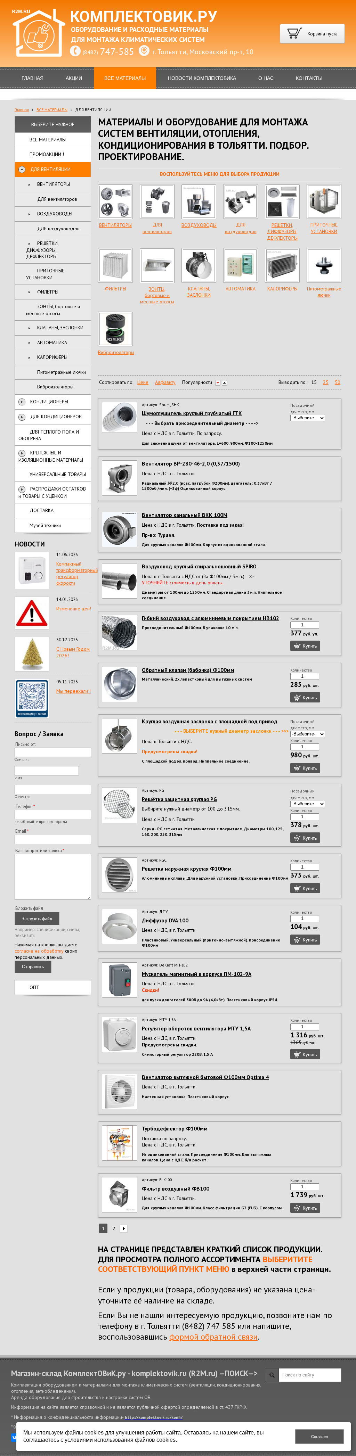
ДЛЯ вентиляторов (157, 228)
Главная (22, 109)
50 (337, 382)
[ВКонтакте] (15, 1437)
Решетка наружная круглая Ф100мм (187, 868)
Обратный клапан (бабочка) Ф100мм (188, 669)
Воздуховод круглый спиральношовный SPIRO (199, 566)
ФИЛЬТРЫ (115, 289)
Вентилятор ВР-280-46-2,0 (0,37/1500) (191, 463)
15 (314, 382)
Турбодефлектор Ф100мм (175, 1128)
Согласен (319, 1436)
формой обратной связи (213, 1336)
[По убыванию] (217, 383)
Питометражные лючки (324, 292)
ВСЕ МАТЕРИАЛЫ (52, 109)
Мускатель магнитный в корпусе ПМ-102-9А (196, 973)
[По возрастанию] (224, 383)
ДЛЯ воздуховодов (241, 228)
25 (326, 382)
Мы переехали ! (73, 691)
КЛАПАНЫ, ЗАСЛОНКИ (199, 292)
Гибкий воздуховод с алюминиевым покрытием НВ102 (210, 618)
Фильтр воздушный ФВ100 (175, 1188)
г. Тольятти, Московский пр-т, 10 (202, 51)
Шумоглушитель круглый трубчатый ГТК (192, 413)
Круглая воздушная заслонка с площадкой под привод (209, 721)
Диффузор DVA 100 (165, 920)
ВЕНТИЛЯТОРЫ (115, 225)
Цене (142, 382)
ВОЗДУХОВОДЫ (199, 225)
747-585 (117, 51)
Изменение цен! (73, 609)
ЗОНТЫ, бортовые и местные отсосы (157, 295)
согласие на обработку (39, 951)
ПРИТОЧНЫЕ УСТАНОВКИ (324, 228)
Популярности (197, 382)
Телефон (24, 806)
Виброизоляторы (116, 352)
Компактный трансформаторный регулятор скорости (77, 573)
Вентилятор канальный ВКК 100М (184, 514)
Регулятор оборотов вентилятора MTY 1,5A (196, 1028)
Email (20, 831)
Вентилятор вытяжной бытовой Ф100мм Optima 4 (205, 1077)
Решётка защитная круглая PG (179, 799)
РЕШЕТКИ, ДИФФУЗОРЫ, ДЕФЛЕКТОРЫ (282, 231)
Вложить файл (29, 908)
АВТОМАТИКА (241, 289)
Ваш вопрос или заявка (38, 850)
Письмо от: (25, 744)
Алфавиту (165, 382)
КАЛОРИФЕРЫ (282, 289)
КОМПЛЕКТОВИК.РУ (143, 17)
